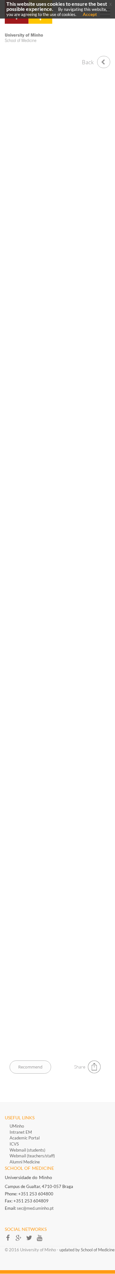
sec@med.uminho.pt (35, 1208)
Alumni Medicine (25, 1161)
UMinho (17, 1126)
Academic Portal (25, 1137)
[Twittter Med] (31, 1239)
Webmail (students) (27, 1150)
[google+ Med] (20, 1239)
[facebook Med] (10, 1239)
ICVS (14, 1143)
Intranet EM (21, 1132)
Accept (90, 14)
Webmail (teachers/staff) (32, 1155)
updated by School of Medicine (87, 1249)
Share (79, 1066)
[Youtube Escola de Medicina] (41, 1239)
